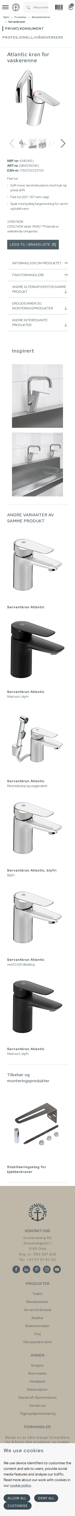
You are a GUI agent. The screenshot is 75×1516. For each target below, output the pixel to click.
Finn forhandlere (28, 275)
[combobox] (40, 7)
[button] (63, 143)
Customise (18, 1506)
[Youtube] (57, 1269)
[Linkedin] (26, 1269)
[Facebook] (16, 1269)
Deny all (46, 1498)
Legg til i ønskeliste (30, 244)
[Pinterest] (36, 1269)
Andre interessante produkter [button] (30, 322)
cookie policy (20, 1485)
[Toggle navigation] (5, 7)
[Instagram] (47, 1269)
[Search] (28, 7)
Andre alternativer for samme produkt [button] (39, 289)
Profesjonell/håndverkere (32, 37)
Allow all (17, 1498)
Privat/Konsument (24, 28)
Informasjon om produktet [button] (37, 263)
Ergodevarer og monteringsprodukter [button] (32, 305)
